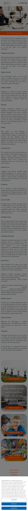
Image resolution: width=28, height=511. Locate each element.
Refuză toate (14, 503)
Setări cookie (14, 499)
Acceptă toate (14, 508)
